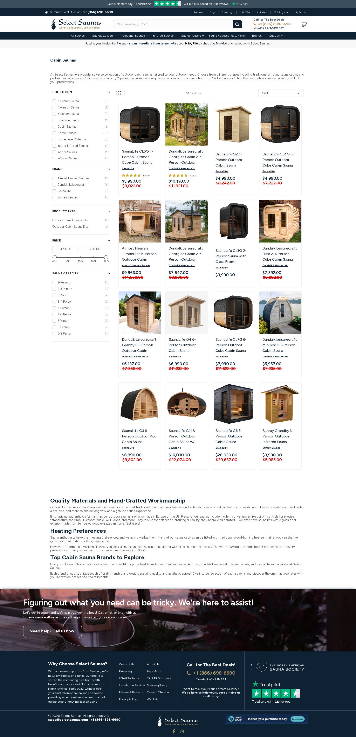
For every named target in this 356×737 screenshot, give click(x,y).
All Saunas (78, 35)
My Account (301, 12)
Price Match (154, 671)
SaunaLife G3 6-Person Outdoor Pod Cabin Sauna (139, 436)
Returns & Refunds (131, 692)
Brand (57, 169)
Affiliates (262, 12)
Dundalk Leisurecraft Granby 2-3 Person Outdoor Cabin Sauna (139, 345)
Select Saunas (71, 716)
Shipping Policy (157, 685)
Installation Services (132, 685)
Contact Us (126, 664)
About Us (153, 664)
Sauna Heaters (191, 35)
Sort (265, 93)
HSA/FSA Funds (129, 678)
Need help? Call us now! (52, 631)
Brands (257, 35)
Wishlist (152, 699)
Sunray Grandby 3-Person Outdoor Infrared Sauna (277, 436)
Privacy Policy (128, 699)
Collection (62, 92)
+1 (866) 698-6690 (274, 24)
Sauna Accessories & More (227, 35)
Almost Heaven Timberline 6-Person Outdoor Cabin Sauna (139, 254)
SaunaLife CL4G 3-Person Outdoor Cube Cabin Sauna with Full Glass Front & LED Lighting (279, 160)
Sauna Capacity (65, 273)
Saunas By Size (103, 35)
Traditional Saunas (133, 35)
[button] (132, 175)
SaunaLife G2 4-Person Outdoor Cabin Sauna (228, 160)
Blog (212, 12)
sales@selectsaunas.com (68, 720)
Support (275, 35)
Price (56, 240)
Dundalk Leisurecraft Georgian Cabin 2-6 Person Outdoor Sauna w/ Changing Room (186, 157)
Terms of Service (158, 692)
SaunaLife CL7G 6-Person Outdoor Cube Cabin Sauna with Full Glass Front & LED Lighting (232, 345)
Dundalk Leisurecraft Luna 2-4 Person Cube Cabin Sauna (279, 254)
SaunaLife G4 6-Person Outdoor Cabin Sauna (182, 345)
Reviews (198, 12)
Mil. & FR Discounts (159, 678)
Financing (227, 12)
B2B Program (281, 12)
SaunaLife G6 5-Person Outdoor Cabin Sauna (228, 436)
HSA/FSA (244, 12)
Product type (63, 211)
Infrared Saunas (163, 35)
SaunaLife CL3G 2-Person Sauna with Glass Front (230, 256)
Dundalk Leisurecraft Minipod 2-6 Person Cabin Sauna (279, 345)
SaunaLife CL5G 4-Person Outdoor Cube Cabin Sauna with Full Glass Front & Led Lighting (139, 157)
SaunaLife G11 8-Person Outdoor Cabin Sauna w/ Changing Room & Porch (184, 436)
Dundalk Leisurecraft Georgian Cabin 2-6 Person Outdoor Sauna (186, 254)
